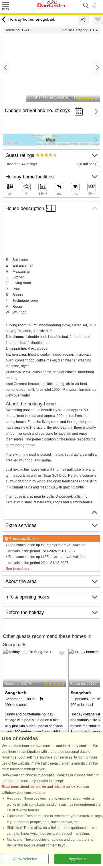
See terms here (17, 569)
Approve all (78, 859)
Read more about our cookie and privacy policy (38, 787)
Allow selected (25, 859)
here (41, 793)
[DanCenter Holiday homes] (51, 6)
